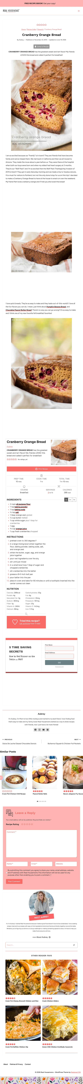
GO (59, 662)
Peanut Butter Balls (40, 794)
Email (34, 864)
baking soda (20, 510)
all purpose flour (23, 504)
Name (10, 864)
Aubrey (21, 40)
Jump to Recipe (43, 46)
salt (17, 512)
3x (74, 500)
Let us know (25, 623)
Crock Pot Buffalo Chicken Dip (16, 1047)
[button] (38, 25)
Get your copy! (39, 3)
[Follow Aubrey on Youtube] (43, 730)
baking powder (21, 507)
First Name (48, 645)
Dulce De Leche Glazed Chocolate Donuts (19, 742)
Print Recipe (43, 469)
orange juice (21, 529)
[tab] (37, 801)
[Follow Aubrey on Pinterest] (47, 730)
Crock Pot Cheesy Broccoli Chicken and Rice (21, 1001)
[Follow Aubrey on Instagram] (39, 730)
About (5, 1064)
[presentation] (14, 772)
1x (66, 500)
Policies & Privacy (16, 1064)
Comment (11, 832)
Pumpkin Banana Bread (56, 307)
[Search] (74, 945)
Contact (28, 1064)
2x (70, 500)
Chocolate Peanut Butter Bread (18, 310)
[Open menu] (79, 11)
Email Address (50, 653)
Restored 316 (76, 1072)
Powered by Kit (59, 667)
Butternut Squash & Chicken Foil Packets (64, 742)
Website (59, 864)
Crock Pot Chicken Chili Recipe (14, 794)
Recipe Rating (12, 824)
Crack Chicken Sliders (50, 1001)
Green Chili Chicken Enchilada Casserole (57, 1047)
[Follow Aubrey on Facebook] (35, 730)
